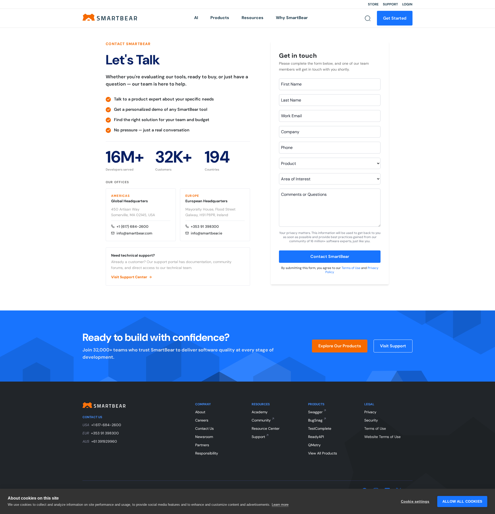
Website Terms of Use (382, 436)
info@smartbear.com (134, 233)
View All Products (322, 453)
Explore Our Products (339, 346)
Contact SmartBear (329, 256)
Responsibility (206, 453)
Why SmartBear (292, 17)
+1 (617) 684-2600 (132, 226)
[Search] (368, 18)
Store (373, 4)
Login (407, 4)
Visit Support (393, 346)
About (200, 412)
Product (288, 163)
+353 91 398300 (205, 226)
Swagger (315, 412)
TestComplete (319, 428)
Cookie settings (415, 501)
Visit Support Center (129, 277)
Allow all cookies (462, 501)
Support (390, 4)
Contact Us (204, 428)
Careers (201, 420)
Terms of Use (351, 268)
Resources (252, 17)
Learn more (280, 505)
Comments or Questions (304, 194)
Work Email (291, 116)
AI (196, 17)
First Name (291, 84)
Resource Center (265, 428)
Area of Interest (295, 179)
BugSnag (315, 420)
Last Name (291, 100)
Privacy (370, 412)
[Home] (109, 16)
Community (261, 420)
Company (290, 131)
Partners (202, 445)
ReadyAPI (316, 436)
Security (371, 420)
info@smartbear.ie (206, 233)
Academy (260, 412)
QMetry (314, 445)
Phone (287, 147)
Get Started (394, 18)
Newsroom (204, 436)
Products (219, 17)
